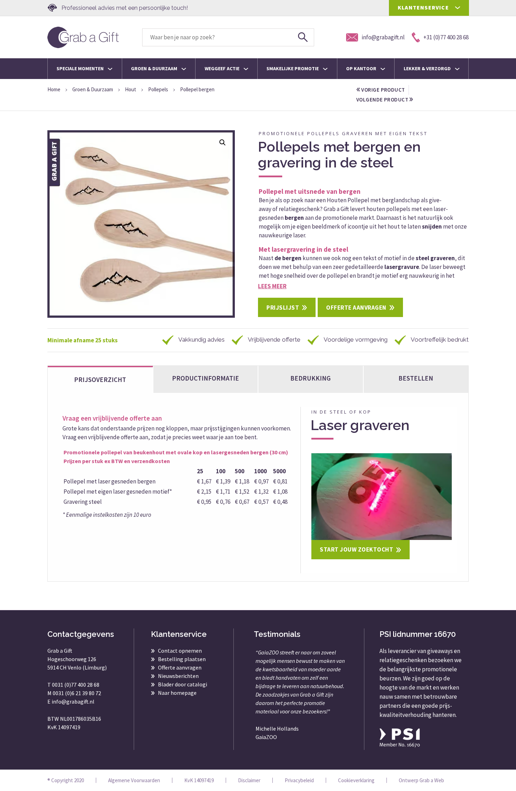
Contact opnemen (180, 650)
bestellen (415, 378)
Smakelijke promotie (293, 68)
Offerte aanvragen (356, 307)
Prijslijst (282, 307)
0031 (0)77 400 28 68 (75, 684)
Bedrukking (310, 378)
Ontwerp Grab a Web (421, 780)
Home (53, 89)
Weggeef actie (222, 68)
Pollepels (158, 89)
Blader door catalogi (182, 684)
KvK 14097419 (199, 780)
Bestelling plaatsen (182, 659)
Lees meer (272, 286)
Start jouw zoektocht (356, 549)
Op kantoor (361, 68)
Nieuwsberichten (178, 675)
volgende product (382, 99)
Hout (130, 89)
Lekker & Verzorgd (428, 68)
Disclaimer (249, 780)
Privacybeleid (299, 780)
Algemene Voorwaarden (134, 780)
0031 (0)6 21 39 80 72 (77, 693)
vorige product (382, 89)
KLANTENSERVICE (423, 7)
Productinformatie (205, 378)
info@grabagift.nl (73, 701)
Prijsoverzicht (100, 379)
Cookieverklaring (356, 780)
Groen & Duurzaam (154, 68)
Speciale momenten (81, 68)
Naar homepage (177, 692)
